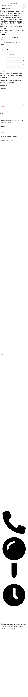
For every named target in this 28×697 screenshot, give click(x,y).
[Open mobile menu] (1, 3)
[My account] (25, 3)
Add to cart (15, 37)
